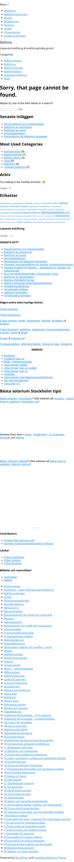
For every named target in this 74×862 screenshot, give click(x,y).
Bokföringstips (12, 71)
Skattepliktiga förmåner (18, 733)
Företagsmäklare (10, 344)
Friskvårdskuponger (56, 206)
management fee (40, 216)
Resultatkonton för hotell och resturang (28, 615)
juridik (21, 320)
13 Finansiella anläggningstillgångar (25, 754)
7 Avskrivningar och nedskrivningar (25, 830)
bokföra (55, 203)
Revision (9, 25)
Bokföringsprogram (16, 14)
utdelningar (28, 222)
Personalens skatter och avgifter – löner (28, 647)
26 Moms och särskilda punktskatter (26, 801)
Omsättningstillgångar (16, 286)
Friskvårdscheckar (45, 206)
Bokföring (10, 10)
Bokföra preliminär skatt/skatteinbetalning (28, 283)
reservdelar (10, 577)
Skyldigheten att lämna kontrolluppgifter (28, 740)
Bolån (7, 361)
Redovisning (11, 21)
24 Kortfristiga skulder (17, 794)
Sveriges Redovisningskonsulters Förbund (28, 543)
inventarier (18, 216)
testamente (33, 320)
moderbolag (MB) (49, 216)
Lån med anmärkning (16, 380)
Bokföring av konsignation (19, 276)
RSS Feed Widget (37, 527)
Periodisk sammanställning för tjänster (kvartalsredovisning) (38, 264)
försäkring (66, 344)
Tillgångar (19, 222)
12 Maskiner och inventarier (21, 751)
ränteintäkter (42, 219)
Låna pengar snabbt (15, 364)
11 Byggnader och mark (18, 747)
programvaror (19, 219)
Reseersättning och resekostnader (24, 124)
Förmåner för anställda (18, 722)
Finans (4, 338)
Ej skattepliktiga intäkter (18, 636)
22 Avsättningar (13, 787)
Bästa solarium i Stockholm (16, 398)
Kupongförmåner (14, 736)
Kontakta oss (12, 686)
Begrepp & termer (15, 704)
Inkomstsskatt (12, 629)
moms (14, 332)
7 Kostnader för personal (19, 833)
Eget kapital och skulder (18, 206)
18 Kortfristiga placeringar (19, 772)
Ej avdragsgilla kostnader (19, 633)
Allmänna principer (15, 726)
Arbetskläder (29, 203)
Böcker (8, 18)
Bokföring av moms (15, 130)
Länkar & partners (15, 35)
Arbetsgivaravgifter (18, 203)
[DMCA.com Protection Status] (37, 349)
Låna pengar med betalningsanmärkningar (28, 377)
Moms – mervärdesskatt (18, 668)
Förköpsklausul (42, 209)
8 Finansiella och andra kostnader (24, 840)
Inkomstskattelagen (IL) (55, 212)
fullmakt (45, 320)
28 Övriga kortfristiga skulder (21, 808)
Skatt (7, 78)
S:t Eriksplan (57, 434)
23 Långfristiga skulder (17, 790)
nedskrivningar (62, 215)
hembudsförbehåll (59, 209)
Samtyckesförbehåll (60, 219)
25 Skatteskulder (14, 797)
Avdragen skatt (37, 203)
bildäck (8, 580)
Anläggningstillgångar (6, 203)
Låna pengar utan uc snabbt (20, 367)
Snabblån (9, 374)
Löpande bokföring (15, 75)
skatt (24, 332)
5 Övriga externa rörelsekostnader (24, 822)
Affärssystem (12, 672)
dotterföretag (4, 206)
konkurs (4, 323)
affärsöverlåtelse (31, 344)
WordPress (21, 857)
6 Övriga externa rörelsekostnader (24, 826)
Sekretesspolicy (13, 622)
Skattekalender (13, 711)
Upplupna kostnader (15, 292)
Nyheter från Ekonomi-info (19, 540)
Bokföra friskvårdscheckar (19, 280)
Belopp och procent (16, 708)
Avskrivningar (47, 203)
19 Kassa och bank (15, 776)
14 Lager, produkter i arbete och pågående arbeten (35, 758)
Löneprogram (12, 32)
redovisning (38, 329)
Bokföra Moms (13, 60)
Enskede (5, 437)
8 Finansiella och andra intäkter (23, 837)
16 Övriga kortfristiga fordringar (23, 765)
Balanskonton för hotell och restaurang (28, 625)
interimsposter (11, 216)
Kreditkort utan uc (14, 358)
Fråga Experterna (10, 314)
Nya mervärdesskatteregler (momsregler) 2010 (31, 273)
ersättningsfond (33, 206)
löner (34, 216)
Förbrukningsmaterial (20, 209)
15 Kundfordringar (15, 762)
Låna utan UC (12, 383)
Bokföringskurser (14, 676)
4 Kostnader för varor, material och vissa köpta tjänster (37, 819)
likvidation (57, 320)
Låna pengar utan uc (16, 371)
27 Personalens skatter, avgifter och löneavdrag (33, 805)
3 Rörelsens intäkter (16, 815)
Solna (28, 434)
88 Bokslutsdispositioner (19, 848)
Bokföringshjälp (13, 68)
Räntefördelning (14, 604)
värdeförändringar (59, 222)
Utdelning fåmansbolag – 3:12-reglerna (27, 715)
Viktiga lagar (11, 701)
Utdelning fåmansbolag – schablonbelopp (29, 719)
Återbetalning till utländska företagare (25, 136)
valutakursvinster (48, 222)
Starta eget (10, 693)
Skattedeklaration (14, 643)
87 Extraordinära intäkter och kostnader (28, 844)
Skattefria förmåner (16, 729)
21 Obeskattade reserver (19, 783)
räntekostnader (50, 219)
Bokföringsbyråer (14, 593)
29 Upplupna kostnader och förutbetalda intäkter (34, 812)
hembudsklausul (5, 213)
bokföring (25, 329)
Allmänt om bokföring (17, 690)
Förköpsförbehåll (32, 209)
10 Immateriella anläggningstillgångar (27, 744)
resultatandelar (34, 219)
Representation (13, 611)
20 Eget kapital (13, 779)
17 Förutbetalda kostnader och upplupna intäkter (34, 769)
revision (4, 332)
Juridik (8, 28)
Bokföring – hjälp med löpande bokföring (29, 590)
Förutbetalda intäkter (16, 289)
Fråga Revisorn (9, 329)
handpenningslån (22, 361)
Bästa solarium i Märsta (13, 461)
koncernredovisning (58, 329)
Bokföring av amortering (18, 127)
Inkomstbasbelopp (14, 133)
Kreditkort (9, 355)
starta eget (13, 222)
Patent (2, 219)
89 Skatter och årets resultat (21, 851)
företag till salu (50, 344)
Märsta (20, 437)
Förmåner (51, 209)
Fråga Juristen (8, 320)
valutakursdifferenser (38, 222)
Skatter (7, 222)
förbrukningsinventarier (7, 209)
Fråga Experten (9, 309)
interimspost (3, 216)
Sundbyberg (40, 434)
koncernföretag (27, 216)
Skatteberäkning (14, 640)
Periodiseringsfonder (10, 219)
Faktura (8, 661)
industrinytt (17, 338)
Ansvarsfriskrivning (15, 683)
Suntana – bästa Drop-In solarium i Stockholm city (36, 400)
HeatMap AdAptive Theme (50, 857)
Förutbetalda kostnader (17, 295)
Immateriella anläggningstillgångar (25, 213)
